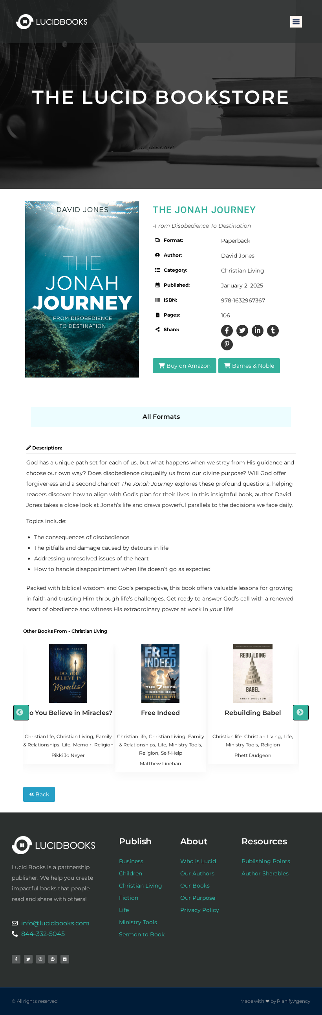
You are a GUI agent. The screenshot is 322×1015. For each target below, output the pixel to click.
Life (66, 745)
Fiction (128, 897)
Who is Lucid (198, 861)
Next (301, 712)
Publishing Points (266, 861)
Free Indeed (160, 713)
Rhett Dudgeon (252, 755)
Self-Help (171, 753)
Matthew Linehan (160, 763)
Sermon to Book (142, 934)
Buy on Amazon (187, 365)
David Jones (237, 255)
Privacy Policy (199, 910)
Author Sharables (265, 873)
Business (131, 861)
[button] (296, 22)
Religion (103, 745)
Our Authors (197, 873)
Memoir (82, 745)
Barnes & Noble (252, 365)
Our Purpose (197, 897)
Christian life (39, 736)
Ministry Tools (185, 745)
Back (41, 794)
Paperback (235, 240)
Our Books (195, 885)
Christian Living (242, 270)
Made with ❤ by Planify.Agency (275, 1001)
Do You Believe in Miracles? (68, 713)
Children (130, 873)
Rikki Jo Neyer (68, 755)
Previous (21, 712)
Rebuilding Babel (253, 713)
